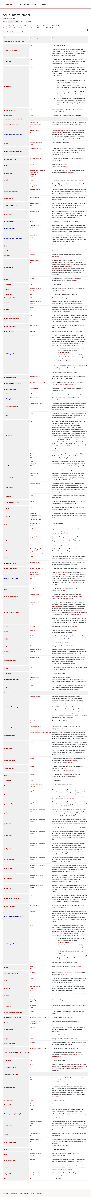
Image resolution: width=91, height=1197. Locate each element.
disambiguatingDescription (13, 1114)
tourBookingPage (10, 1067)
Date (31, 221)
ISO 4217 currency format (73, 49)
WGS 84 (83, 994)
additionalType (9, 1087)
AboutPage (33, 572)
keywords (7, 456)
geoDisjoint (8, 836)
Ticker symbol (56, 51)
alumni (6, 165)
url (5, 1179)
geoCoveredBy (8, 804)
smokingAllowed (9, 1043)
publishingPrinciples (11, 612)
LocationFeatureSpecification (40, 732)
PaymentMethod (35, 125)
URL (31, 132)
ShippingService (35, 398)
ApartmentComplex (79, 1066)
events (75, 280)
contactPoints (57, 199)
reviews (74, 626)
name (5, 1149)
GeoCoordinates (35, 784)
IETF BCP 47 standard (67, 480)
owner (64, 590)
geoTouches (8, 878)
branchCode (8, 748)
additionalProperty (11, 707)
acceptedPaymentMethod (12, 125)
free (66, 974)
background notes (60, 1130)
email (6, 251)
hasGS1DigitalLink (10, 354)
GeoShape (33, 172)
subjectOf (7, 1174)
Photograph (34, 1023)
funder (6, 303)
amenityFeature (9, 736)
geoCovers (7, 813)
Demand (32, 630)
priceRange (8, 115)
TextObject (34, 1106)
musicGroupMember (64, 543)
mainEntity (66, 1145)
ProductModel (61, 370)
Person (32, 164)
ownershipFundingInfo (79, 309)
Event (32, 278)
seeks (6, 631)
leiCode (83, 442)
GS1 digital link (59, 335)
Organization (14, 26)
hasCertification (10, 326)
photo (6, 1022)
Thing (5, 26)
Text (31, 45)
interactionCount (58, 410)
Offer (32, 529)
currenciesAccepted (11, 50)
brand (6, 185)
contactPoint (8, 198)
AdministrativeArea (37, 170)
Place (11, 28)
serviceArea (69, 172)
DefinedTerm (34, 454)
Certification (35, 190)
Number (32, 994)
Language (33, 474)
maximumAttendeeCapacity (13, 1012)
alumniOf (66, 166)
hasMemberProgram (10, 377)
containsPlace (67, 762)
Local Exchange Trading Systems (68, 53)
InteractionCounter (36, 148)
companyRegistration (11, 192)
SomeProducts (75, 357)
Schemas (27, 4)
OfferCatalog (34, 388)
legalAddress (8, 488)
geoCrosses (7, 824)
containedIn (73, 760)
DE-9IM (71, 798)
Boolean (32, 911)
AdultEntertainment (60, 26)
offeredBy (66, 533)
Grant (32, 307)
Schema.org (7, 4)
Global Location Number (62, 315)
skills (6, 639)
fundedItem (66, 311)
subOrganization (57, 596)
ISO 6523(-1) (78, 421)
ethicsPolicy (8, 267)
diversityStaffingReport (13, 238)
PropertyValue (35, 696)
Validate (36, 4)
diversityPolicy (9, 228)
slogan (6, 646)
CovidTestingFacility (59, 913)
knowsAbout (7, 466)
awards (80, 180)
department (8, 214)
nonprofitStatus (10, 563)
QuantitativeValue (36, 568)
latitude (7, 995)
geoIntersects (9, 859)
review (6, 626)
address (6, 143)
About (44, 4)
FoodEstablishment (79, 911)
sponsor (6, 652)
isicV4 (6, 415)
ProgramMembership (36, 553)
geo (5, 785)
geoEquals (7, 849)
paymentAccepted (9, 110)
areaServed (8, 173)
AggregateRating (35, 158)
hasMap (6, 967)
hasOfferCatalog (10, 389)
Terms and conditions (10, 1193)
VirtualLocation (35, 519)
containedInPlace (10, 760)
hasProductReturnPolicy (68, 384)
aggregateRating (10, 159)
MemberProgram (35, 376)
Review (32, 626)
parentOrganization (11, 596)
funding (6, 309)
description (8, 1105)
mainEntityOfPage (10, 1142)
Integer (32, 1011)
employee (7, 255)
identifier (8, 1126)
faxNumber (7, 284)
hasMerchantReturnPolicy (13, 383)
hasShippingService (11, 399)
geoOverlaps (8, 868)
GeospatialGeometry (37, 790)
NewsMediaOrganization (63, 130)
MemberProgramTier (36, 549)
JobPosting (63, 470)
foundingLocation (10, 298)
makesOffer (8, 531)
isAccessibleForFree (11, 973)
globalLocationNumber (11, 318)
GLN (66, 444)
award (6, 180)
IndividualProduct (63, 352)
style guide (55, 1096)
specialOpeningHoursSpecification (16, 1052)
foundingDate (8, 294)
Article (33, 235)
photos (77, 1021)
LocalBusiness (25, 26)
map (77, 966)
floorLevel (8, 61)
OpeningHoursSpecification (39, 1017)
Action (32, 1159)
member (6, 541)
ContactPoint (34, 197)
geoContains (8, 794)
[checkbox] (45, 30)
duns (5, 246)
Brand (32, 184)
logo (5, 524)
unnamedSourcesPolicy (11, 679)
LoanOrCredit (34, 123)
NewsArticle (56, 612)
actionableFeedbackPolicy (13, 135)
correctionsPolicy (10, 205)
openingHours (8, 86)
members (54, 543)
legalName (7, 496)
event (6, 279)
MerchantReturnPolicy (37, 382)
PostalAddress (35, 142)
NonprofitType (35, 562)
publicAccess (8, 1029)
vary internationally (76, 61)
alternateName (9, 1100)
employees (55, 256)
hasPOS (6, 394)
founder (6, 289)
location (7, 516)
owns (5, 589)
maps (79, 966)
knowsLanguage (9, 477)
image (6, 1135)
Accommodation (69, 59)
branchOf (79, 596)
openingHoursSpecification (13, 1017)
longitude (7, 1007)
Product (61, 343)
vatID (61, 448)
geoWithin (7, 888)
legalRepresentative (11, 502)
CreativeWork (34, 130)
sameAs (6, 1167)
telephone (7, 673)
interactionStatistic (11, 407)
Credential (34, 331)
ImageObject (34, 523)
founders (63, 290)
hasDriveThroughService (12, 916)
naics (6, 558)
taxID (66, 448)
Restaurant (71, 264)
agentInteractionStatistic (13, 151)
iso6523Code (8, 436)
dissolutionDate (10, 221)
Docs (19, 4)
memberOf (66, 545)
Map (31, 966)
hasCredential (9, 331)
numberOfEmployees (10, 568)
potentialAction (10, 1160)
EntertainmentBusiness (42, 26)
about (64, 1175)
